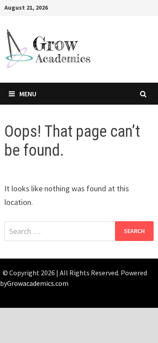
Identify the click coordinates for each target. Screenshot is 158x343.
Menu (27, 93)
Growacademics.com (37, 283)
